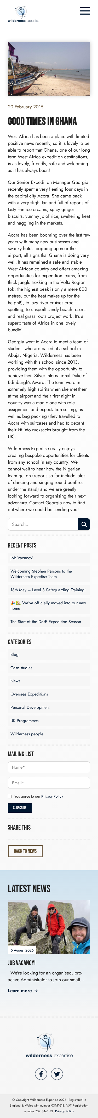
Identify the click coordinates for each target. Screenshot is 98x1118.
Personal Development (30, 707)
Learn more (20, 990)
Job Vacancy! (21, 558)
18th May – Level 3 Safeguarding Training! (48, 590)
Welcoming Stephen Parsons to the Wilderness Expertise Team (41, 574)
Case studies (21, 668)
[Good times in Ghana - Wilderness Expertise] (23, 14)
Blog (14, 654)
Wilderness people (26, 734)
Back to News (25, 851)
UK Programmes (24, 721)
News (15, 681)
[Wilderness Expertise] (49, 1045)
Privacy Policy (52, 796)
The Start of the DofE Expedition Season (45, 622)
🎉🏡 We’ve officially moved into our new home (48, 605)
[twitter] (57, 1074)
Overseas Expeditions (29, 694)
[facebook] (41, 1074)
